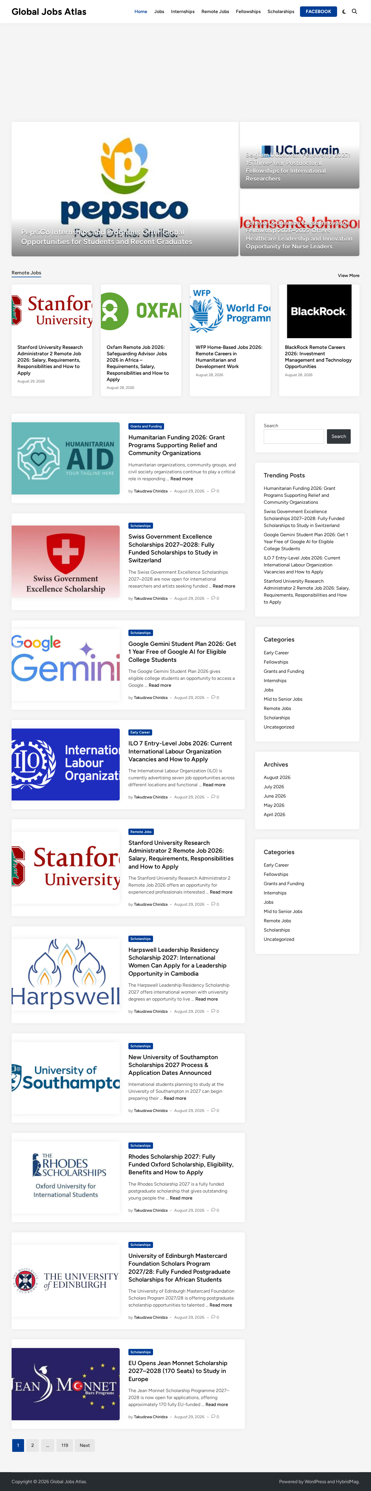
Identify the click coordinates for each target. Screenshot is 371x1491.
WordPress (315, 1481)
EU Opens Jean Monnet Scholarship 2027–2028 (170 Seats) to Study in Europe (178, 1371)
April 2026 (274, 814)
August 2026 (277, 777)
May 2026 (274, 805)
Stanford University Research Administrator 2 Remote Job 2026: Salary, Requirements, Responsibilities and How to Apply (50, 360)
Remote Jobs (215, 11)
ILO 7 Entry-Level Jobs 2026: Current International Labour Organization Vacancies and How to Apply (180, 751)
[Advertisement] (185, 66)
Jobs (159, 11)
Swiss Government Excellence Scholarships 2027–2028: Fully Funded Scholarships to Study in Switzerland (304, 518)
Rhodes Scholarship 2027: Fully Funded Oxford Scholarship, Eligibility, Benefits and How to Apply (181, 1164)
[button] (211, 129)
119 (64, 1445)
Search (271, 425)
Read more (181, 478)
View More (348, 275)
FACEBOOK (318, 11)
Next (85, 1445)
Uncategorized (279, 727)
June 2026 (275, 796)
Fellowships (248, 11)
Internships (182, 11)
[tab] (26, 272)
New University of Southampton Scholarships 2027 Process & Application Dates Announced (173, 1065)
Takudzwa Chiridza (151, 491)
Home (140, 11)
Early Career (140, 732)
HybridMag (347, 1481)
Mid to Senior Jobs (283, 699)
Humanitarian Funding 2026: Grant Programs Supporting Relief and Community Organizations (176, 445)
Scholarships (281, 11)
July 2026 (274, 786)
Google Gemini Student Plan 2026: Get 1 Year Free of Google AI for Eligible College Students (182, 651)
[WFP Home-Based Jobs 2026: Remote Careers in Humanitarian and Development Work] (230, 311)
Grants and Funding (146, 426)
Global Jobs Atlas (49, 11)
